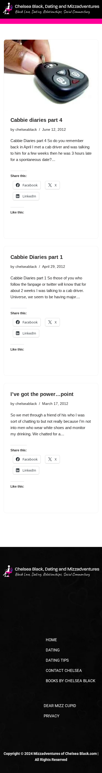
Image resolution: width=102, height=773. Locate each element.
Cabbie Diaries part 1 (36, 257)
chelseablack (26, 130)
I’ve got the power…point (41, 394)
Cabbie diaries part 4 (36, 120)
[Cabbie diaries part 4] (51, 75)
